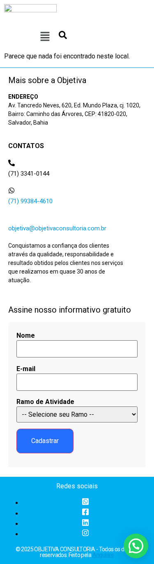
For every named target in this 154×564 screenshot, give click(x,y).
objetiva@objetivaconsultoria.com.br (57, 228)
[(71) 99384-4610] (11, 190)
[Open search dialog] (63, 37)
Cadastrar (45, 441)
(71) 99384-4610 (30, 201)
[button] (45, 37)
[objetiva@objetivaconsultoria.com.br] (11, 217)
